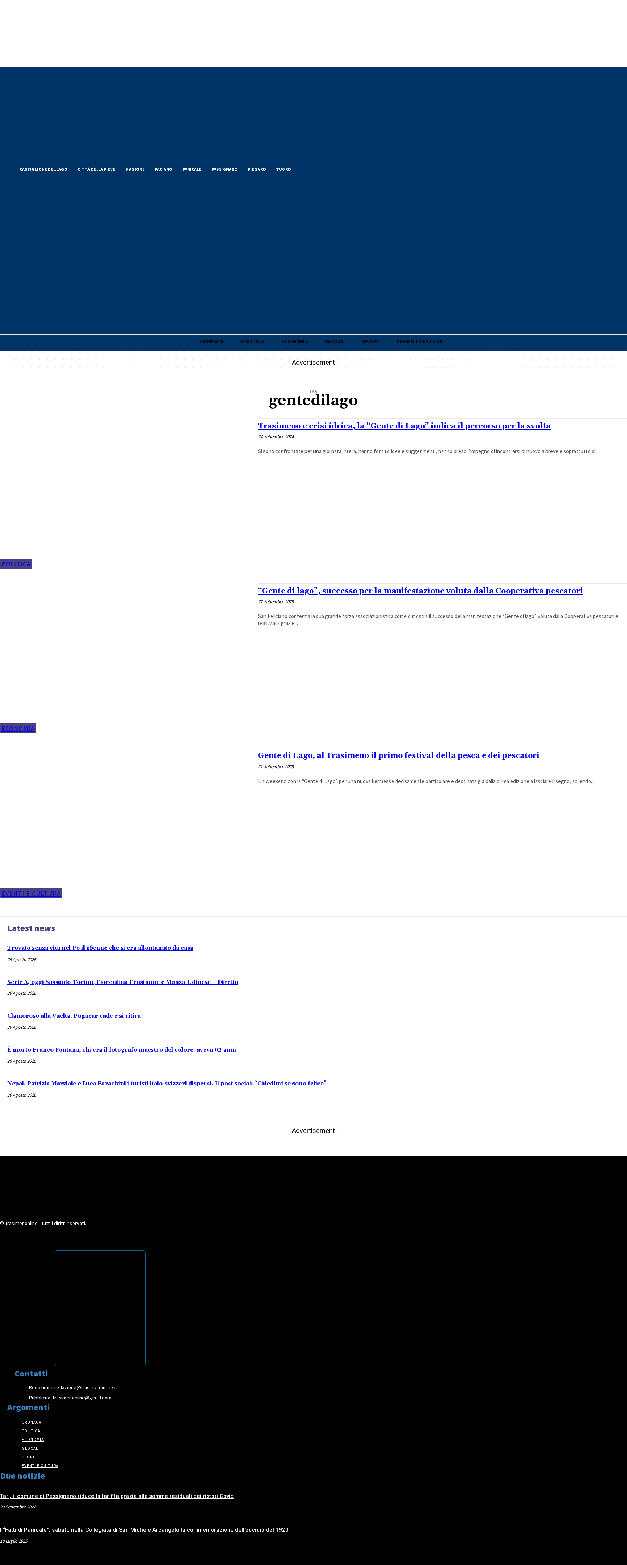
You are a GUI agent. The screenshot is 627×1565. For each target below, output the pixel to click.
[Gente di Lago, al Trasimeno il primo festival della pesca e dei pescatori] (125, 823)
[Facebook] (307, 168)
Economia (18, 728)
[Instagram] (332, 168)
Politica (16, 564)
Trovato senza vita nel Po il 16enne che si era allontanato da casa (100, 948)
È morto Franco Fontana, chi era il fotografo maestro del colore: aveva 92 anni (121, 1050)
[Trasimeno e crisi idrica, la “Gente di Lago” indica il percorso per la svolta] (125, 493)
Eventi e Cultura (31, 893)
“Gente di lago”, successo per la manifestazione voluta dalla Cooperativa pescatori (420, 591)
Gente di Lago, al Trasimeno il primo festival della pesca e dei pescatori (399, 756)
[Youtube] (344, 168)
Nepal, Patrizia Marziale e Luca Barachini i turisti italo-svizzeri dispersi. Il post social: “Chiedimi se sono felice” (167, 1083)
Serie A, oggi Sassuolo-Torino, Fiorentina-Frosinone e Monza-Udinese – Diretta (122, 982)
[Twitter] (320, 168)
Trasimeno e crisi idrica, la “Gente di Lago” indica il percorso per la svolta (404, 426)
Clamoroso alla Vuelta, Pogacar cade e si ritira (74, 1016)
